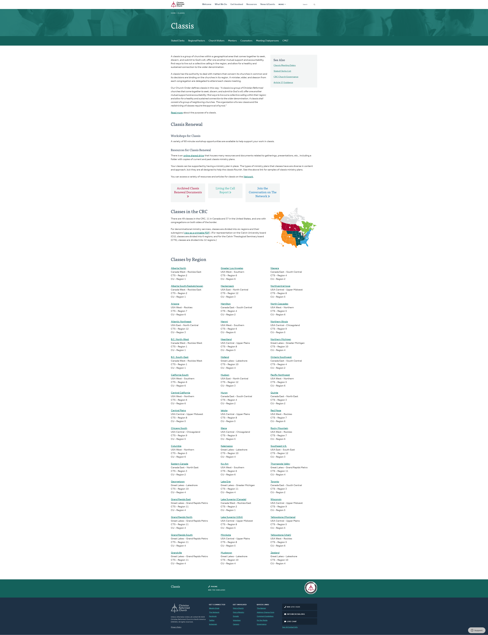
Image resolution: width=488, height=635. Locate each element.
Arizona (175, 304)
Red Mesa (276, 410)
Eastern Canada (179, 464)
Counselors (246, 41)
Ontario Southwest (281, 357)
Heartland (226, 339)
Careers (236, 624)
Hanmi (224, 321)
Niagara (275, 268)
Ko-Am (224, 464)
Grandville (176, 553)
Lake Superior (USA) (232, 517)
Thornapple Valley (280, 464)
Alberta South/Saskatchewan (187, 286)
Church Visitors (216, 41)
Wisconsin (276, 499)
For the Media (262, 620)
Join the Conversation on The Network (263, 192)
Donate (236, 616)
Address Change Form (265, 612)
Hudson (225, 375)
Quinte (274, 393)
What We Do (221, 4)
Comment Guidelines (265, 616)
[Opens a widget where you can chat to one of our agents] (476, 630)
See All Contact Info (290, 627)
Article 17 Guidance (283, 83)
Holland (225, 357)
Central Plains (178, 410)
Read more (177, 113)
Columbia (176, 446)
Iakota (224, 410)
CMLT (285, 41)
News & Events (267, 4)
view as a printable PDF (196, 233)
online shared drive (193, 155)
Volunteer (237, 620)
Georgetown (178, 481)
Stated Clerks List (282, 71)
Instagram (213, 624)
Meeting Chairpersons (267, 41)
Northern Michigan (281, 339)
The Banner (261, 608)
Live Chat (292, 622)
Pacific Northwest (280, 375)
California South (180, 375)
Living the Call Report (225, 190)
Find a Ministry (238, 612)
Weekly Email (214, 608)
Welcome (206, 4)
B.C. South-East (179, 357)
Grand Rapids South (182, 535)
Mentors (232, 41)
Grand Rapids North (181, 517)
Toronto (275, 481)
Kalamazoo (227, 446)
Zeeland (275, 553)
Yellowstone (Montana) (283, 517)
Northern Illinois (279, 321)
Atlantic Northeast (181, 321)
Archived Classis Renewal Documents (188, 190)
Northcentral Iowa (280, 286)
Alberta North (178, 268)
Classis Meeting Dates (285, 65)
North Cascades (279, 304)
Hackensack (227, 286)
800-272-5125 (293, 607)
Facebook (213, 616)
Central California (180, 393)
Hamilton (226, 304)
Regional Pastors (196, 41)
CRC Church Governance (286, 77)
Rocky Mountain (279, 428)
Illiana (224, 428)
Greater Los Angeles (232, 268)
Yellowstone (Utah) (281, 535)
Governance (261, 624)
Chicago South (179, 428)
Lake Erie (226, 481)
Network (248, 177)
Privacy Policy (176, 627)
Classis (175, 586)
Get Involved (236, 4)
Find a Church (238, 608)
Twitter (212, 620)
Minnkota (226, 535)
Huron (224, 393)
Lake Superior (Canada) (233, 499)
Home (173, 13)
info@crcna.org (296, 614)
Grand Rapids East (181, 499)
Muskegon (226, 553)
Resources (251, 4)
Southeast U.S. (279, 446)
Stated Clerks (178, 41)
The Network (214, 612)
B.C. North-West (180, 339)
